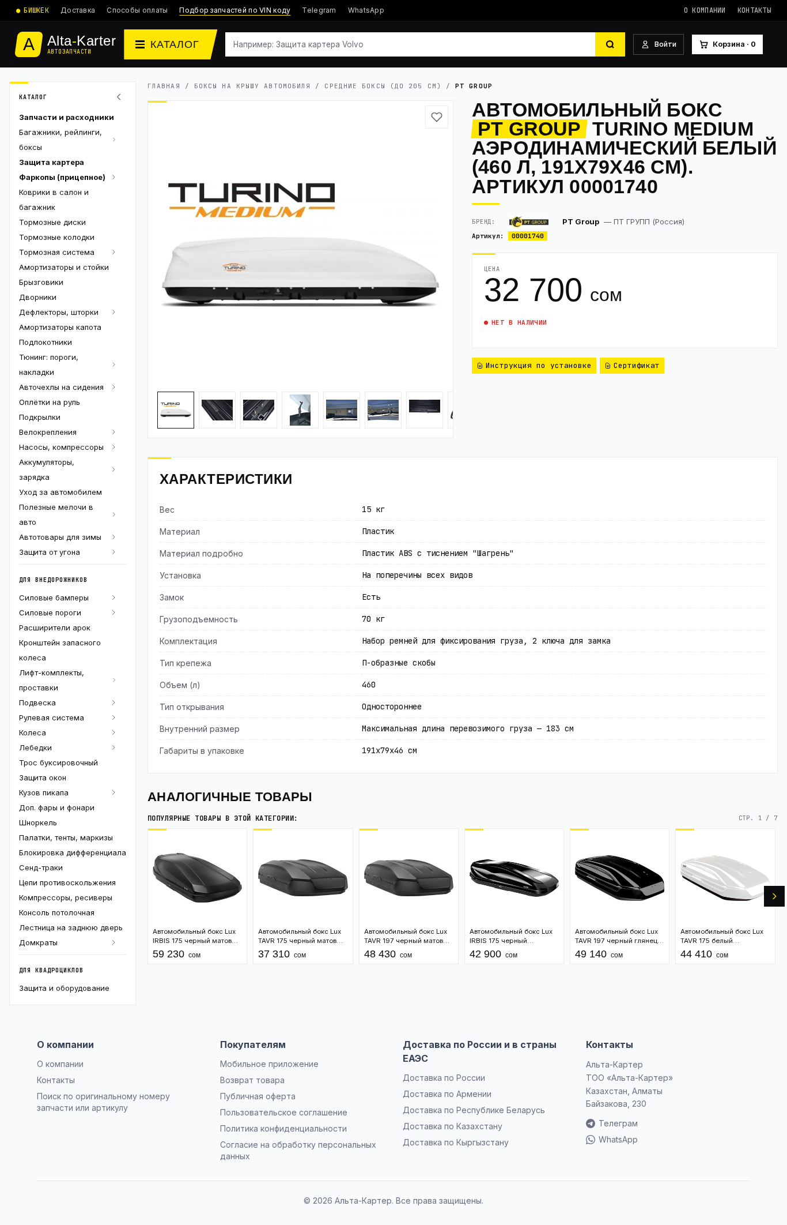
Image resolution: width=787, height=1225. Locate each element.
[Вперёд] (774, 896)
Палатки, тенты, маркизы (66, 837)
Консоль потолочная (56, 912)
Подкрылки (39, 417)
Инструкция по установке (539, 365)
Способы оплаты (137, 10)
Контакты (754, 10)
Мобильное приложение (269, 1064)
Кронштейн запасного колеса (60, 650)
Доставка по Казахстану (452, 1126)
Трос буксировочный (58, 762)
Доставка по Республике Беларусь (474, 1110)
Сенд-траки (41, 867)
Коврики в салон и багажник (54, 199)
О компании (705, 10)
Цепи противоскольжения (67, 882)
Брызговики (41, 282)
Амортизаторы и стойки (64, 267)
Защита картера (51, 162)
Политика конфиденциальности (283, 1128)
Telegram (319, 10)
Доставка (77, 10)
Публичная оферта (258, 1096)
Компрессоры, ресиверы (65, 897)
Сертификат (637, 365)
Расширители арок (54, 627)
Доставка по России (444, 1078)
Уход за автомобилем (60, 492)
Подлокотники (45, 342)
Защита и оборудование (64, 988)
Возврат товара (252, 1080)
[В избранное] (436, 117)
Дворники (37, 297)
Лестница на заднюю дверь (71, 927)
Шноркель (38, 822)
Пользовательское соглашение (283, 1112)
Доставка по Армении (447, 1094)
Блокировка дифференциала (72, 852)
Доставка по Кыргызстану (456, 1142)
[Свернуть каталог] (120, 97)
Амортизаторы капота (60, 327)
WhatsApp (366, 10)
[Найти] (610, 44)
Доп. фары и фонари (56, 807)
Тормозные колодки (56, 237)
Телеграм (618, 1123)
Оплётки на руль (49, 402)
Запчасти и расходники (66, 117)
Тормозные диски (52, 222)
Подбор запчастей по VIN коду (234, 10)
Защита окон (42, 777)
